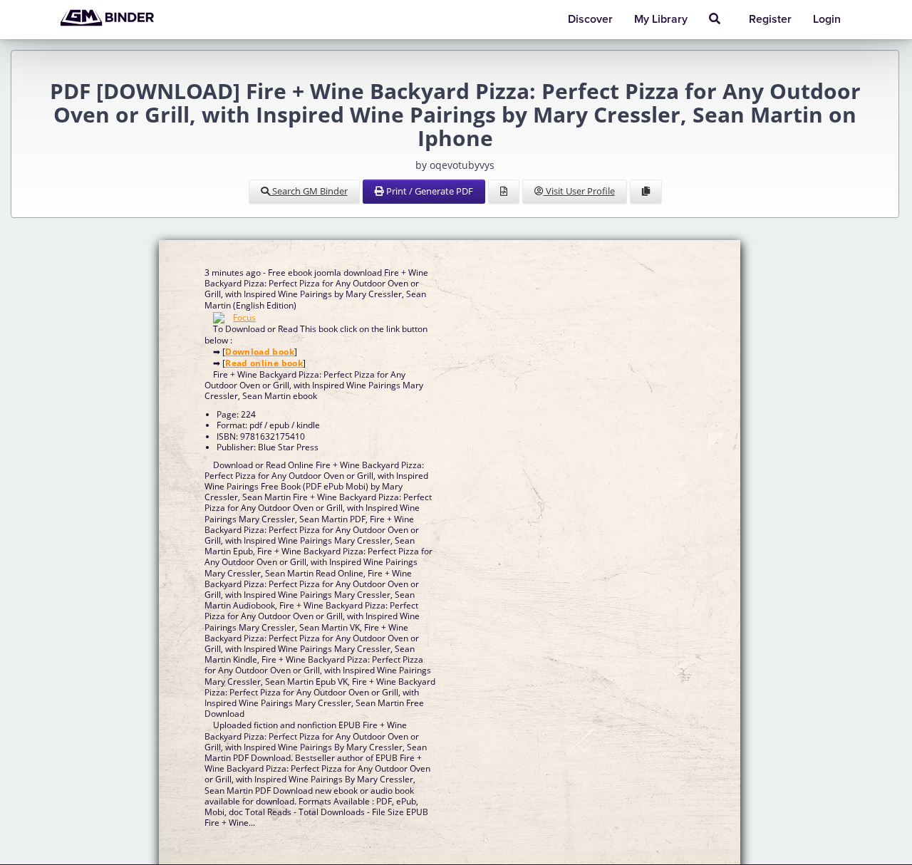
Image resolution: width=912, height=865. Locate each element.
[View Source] (503, 192)
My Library (661, 19)
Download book (259, 352)
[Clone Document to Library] (646, 192)
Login (827, 19)
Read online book (264, 363)
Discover (590, 19)
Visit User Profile (579, 191)
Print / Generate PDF (428, 191)
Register (770, 19)
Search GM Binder (309, 191)
